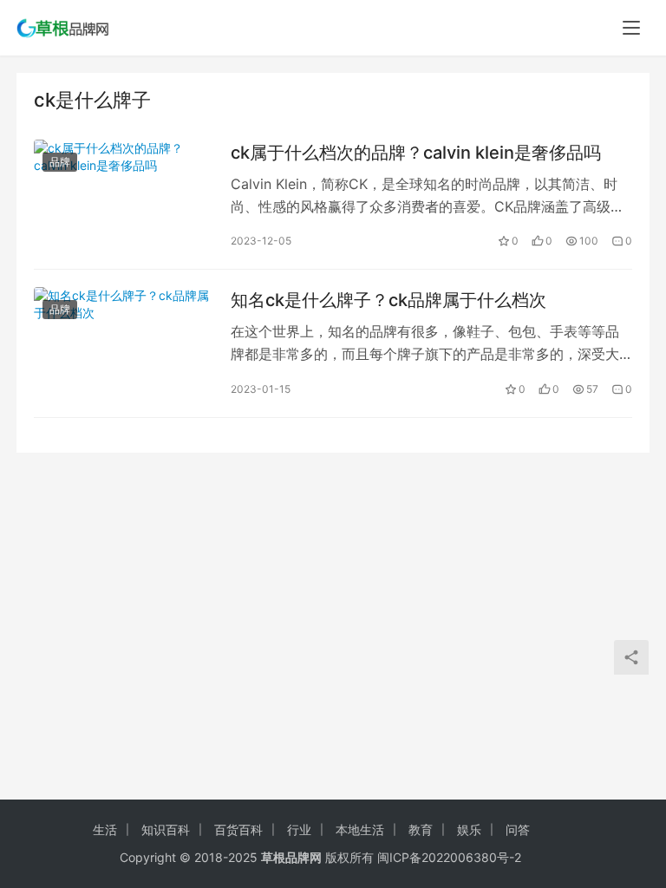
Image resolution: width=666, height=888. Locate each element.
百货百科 (238, 829)
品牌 (59, 161)
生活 (105, 829)
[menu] (631, 27)
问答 (518, 829)
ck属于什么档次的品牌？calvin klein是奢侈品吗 (416, 152)
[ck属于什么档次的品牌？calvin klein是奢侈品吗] (123, 195)
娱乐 (469, 829)
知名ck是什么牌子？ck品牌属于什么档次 (388, 300)
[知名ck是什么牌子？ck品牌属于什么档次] (123, 343)
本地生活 (360, 829)
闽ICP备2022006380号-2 (449, 857)
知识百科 (165, 829)
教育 (420, 829)
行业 (299, 829)
